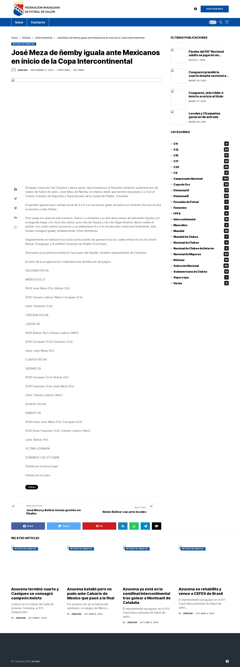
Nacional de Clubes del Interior (200, 248)
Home (14, 37)
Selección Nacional (200, 265)
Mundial (200, 231)
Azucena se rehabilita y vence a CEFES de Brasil (201, 591)
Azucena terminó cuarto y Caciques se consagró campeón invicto (35, 593)
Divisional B (200, 196)
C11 (200, 143)
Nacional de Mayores (200, 254)
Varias (200, 283)
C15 (200, 155)
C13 (200, 149)
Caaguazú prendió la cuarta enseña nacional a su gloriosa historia (207, 75)
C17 (200, 161)
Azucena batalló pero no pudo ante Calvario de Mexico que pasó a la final (90, 593)
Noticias (26, 37)
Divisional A (200, 190)
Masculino (200, 225)
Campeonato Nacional (200, 178)
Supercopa (200, 277)
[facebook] (195, 8)
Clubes (32, 487)
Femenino (200, 207)
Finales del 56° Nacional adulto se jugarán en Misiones (206, 54)
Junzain (35, 661)
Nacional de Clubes (200, 242)
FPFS (200, 213)
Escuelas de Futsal (200, 201)
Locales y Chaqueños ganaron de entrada (204, 115)
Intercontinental (43, 37)
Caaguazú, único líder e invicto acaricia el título (206, 94)
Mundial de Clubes (200, 236)
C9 (200, 172)
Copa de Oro (200, 184)
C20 (200, 167)
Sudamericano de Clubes (200, 271)
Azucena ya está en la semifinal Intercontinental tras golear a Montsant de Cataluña (147, 596)
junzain (22, 70)
